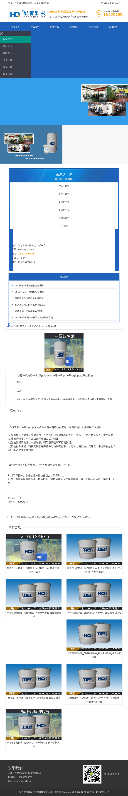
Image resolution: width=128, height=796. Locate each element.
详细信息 (16, 411)
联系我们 (93, 26)
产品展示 (34, 26)
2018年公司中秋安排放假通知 (29, 285)
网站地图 (115, 3)
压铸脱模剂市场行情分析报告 (29, 298)
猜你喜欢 (15, 527)
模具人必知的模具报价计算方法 (30, 304)
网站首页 (15, 26)
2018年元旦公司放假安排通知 (29, 292)
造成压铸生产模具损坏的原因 (29, 311)
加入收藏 (105, 3)
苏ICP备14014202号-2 (98, 792)
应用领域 (112, 26)
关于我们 (73, 26)
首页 (29, 326)
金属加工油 (50, 326)
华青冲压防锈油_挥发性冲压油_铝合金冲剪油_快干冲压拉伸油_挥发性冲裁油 (53, 517)
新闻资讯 (54, 26)
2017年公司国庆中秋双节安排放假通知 (34, 317)
